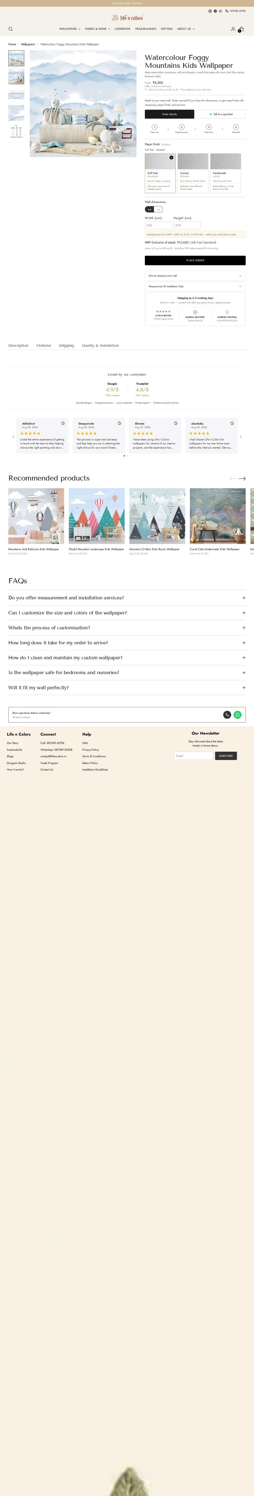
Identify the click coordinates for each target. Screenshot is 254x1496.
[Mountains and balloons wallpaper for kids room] (36, 516)
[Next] (159, 3)
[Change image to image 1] (16, 58)
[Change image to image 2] (16, 77)
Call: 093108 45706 (52, 743)
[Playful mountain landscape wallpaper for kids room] (97, 516)
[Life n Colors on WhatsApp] (220, 11)
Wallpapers (28, 44)
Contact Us (46, 770)
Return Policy (90, 763)
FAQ (85, 743)
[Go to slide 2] (127, 455)
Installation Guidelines (95, 770)
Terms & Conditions (94, 756)
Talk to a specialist (223, 114)
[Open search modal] (10, 29)
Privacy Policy (90, 750)
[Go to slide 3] (130, 455)
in (159, 209)
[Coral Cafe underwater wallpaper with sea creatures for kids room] (218, 516)
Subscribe (226, 756)
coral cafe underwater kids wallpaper (215, 549)
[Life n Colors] (127, 18)
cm (149, 209)
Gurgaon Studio (16, 763)
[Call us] (227, 715)
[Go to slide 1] (124, 455)
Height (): (183, 218)
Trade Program (49, 763)
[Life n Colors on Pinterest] (215, 11)
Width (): (154, 218)
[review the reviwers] (63, 424)
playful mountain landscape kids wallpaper (96, 549)
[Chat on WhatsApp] (237, 715)
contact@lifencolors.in (53, 756)
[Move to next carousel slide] (242, 478)
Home (12, 44)
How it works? (15, 770)
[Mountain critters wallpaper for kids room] (157, 516)
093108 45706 (238, 11)
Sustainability (14, 750)
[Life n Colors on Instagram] (210, 11)
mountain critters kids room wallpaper (154, 549)
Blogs (10, 756)
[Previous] (94, 3)
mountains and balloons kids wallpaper (33, 549)
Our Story (12, 743)
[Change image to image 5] (16, 131)
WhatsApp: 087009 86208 (56, 750)
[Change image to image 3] (16, 95)
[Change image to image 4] (16, 113)
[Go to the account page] (233, 29)
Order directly (169, 114)
